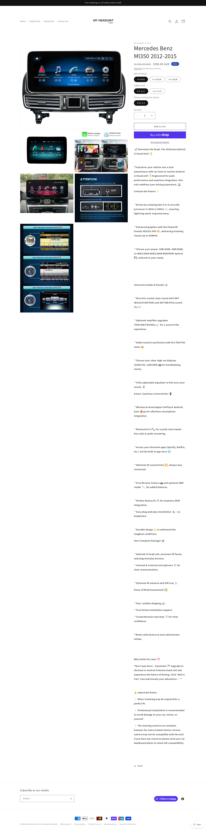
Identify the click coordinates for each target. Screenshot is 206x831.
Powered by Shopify (50, 824)
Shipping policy (110, 824)
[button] (170, 21)
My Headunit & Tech (34, 824)
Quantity (137, 109)
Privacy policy (79, 824)
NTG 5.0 (141, 103)
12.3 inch (157, 91)
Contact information (127, 824)
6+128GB (156, 79)
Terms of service (94, 824)
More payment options (160, 142)
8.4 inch (141, 91)
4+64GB (141, 79)
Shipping (138, 68)
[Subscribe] (71, 798)
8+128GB (173, 79)
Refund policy (65, 824)
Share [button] (140, 765)
